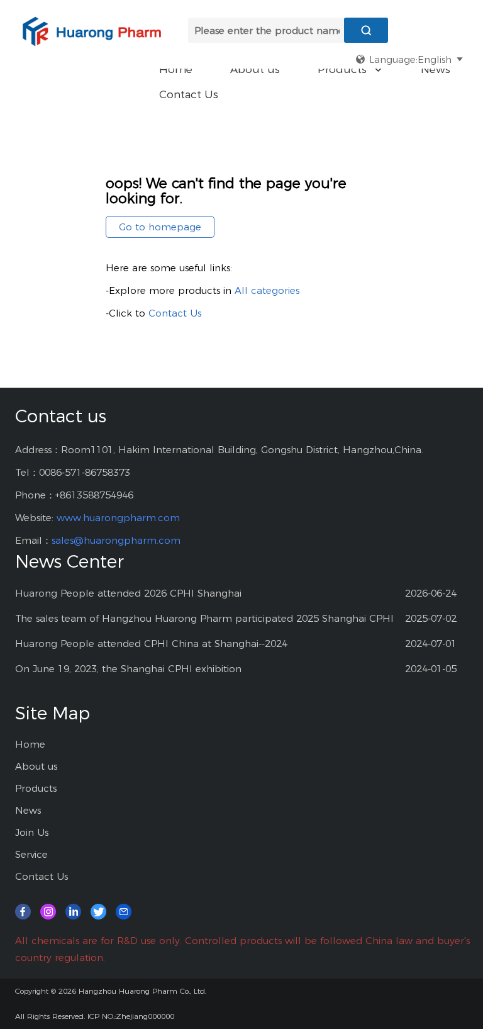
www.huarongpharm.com (118, 518)
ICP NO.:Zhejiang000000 (130, 1016)
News (435, 69)
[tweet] (98, 911)
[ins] (48, 911)
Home (175, 69)
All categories (267, 290)
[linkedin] (73, 911)
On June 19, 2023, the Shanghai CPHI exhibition (128, 669)
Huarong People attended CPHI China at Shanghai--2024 (151, 643)
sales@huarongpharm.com (116, 540)
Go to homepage (160, 227)
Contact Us (188, 94)
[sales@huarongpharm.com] (123, 911)
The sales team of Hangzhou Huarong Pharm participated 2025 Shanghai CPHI (204, 618)
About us (255, 69)
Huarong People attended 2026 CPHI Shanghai (128, 593)
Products (350, 69)
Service (31, 854)
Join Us (31, 832)
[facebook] (23, 911)
